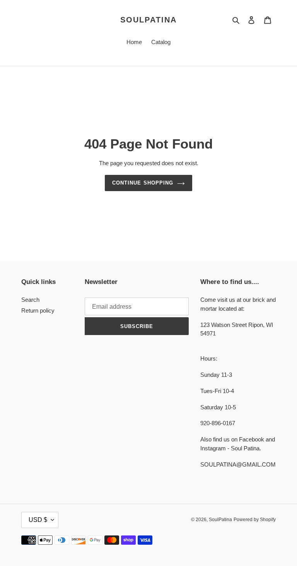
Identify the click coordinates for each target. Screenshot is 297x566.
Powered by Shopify (255, 519)
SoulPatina (148, 19)
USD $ (38, 519)
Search (30, 299)
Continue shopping (142, 183)
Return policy (38, 310)
